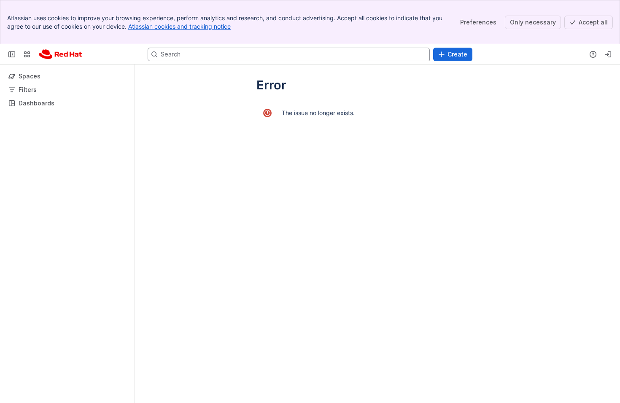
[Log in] (608, 54)
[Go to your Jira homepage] (60, 54)
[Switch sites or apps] (27, 54)
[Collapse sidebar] (12, 54)
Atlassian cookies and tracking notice (179, 26)
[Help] (593, 54)
